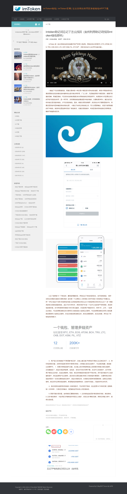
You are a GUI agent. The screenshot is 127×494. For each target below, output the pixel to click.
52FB (111, 486)
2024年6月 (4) (19, 163)
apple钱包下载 (19, 231)
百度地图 (46, 489)
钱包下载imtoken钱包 (21, 239)
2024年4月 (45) (19, 167)
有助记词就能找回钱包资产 (81, 405)
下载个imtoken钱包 (20, 243)
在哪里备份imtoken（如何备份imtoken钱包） (32, 88)
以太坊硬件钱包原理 (30, 219)
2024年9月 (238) (20, 151)
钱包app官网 (19, 207)
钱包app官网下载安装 (31, 187)
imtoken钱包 (50, 466)
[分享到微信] (48, 431)
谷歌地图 (40, 489)
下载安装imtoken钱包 (21, 215)
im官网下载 (30, 19)
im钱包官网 (48, 19)
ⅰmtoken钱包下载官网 (21, 223)
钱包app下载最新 (20, 227)
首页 (15, 19)
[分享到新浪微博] (54, 431)
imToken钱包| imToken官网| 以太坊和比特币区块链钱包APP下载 (76, 8)
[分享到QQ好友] (59, 431)
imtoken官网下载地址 (30, 207)
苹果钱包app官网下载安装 (22, 235)
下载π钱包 (18, 195)
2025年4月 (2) (19, 147)
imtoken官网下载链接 (21, 247)
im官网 (56, 19)
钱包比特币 (32, 203)
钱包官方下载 (35, 191)
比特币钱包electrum (21, 203)
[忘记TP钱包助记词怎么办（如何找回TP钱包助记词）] (63, 463)
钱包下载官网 (19, 187)
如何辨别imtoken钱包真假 (32, 66)
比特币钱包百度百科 (31, 199)
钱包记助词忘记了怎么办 (53, 405)
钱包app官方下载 (32, 227)
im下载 (39, 19)
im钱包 (22, 19)
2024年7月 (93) (19, 159)
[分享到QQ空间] (65, 431)
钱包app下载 (19, 219)
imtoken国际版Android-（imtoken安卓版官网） (31, 55)
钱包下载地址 (19, 199)
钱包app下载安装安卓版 (22, 191)
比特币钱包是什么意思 (29, 195)
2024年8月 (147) (20, 155)
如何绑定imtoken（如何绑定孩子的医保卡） (32, 77)
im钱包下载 (65, 19)
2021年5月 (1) (19, 175)
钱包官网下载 (33, 215)
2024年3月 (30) (19, 171)
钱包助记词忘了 (67, 405)
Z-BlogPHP (99, 486)
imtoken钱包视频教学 (21, 211)
